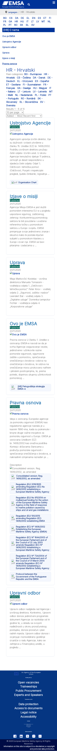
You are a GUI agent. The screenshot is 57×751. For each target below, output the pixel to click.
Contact (28, 720)
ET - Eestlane (13, 84)
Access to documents (28, 708)
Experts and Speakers (28, 695)
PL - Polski (40, 95)
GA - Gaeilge (24, 88)
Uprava (5, 52)
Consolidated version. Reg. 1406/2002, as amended (29, 477)
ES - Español (42, 81)
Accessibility (28, 716)
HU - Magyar (40, 88)
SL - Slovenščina (28, 101)
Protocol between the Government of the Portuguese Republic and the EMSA (31, 576)
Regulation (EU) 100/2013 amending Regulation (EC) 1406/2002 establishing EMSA (30, 518)
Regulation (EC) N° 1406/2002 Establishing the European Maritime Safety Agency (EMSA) (31, 529)
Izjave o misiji (8, 58)
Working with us (28, 677)
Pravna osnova (9, 63)
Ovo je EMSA (8, 36)
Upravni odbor (9, 47)
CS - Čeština (24, 77)
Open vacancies (28, 682)
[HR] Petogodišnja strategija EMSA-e (31, 387)
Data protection (28, 704)
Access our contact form (28, 731)
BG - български (33, 74)
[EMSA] (13, 4)
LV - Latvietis (40, 91)
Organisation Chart (27, 182)
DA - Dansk (39, 77)
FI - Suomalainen (32, 84)
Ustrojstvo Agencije (11, 41)
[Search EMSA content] (29, 4)
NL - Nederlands (24, 95)
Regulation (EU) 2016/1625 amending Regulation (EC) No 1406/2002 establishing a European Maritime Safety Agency (32, 488)
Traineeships (28, 686)
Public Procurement (28, 690)
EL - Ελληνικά (25, 81)
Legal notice (29, 712)
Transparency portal (28, 699)
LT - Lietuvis (24, 91)
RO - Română (28, 98)
